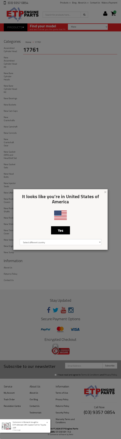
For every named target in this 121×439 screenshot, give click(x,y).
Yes (60, 230)
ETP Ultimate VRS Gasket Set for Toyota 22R (29, 426)
